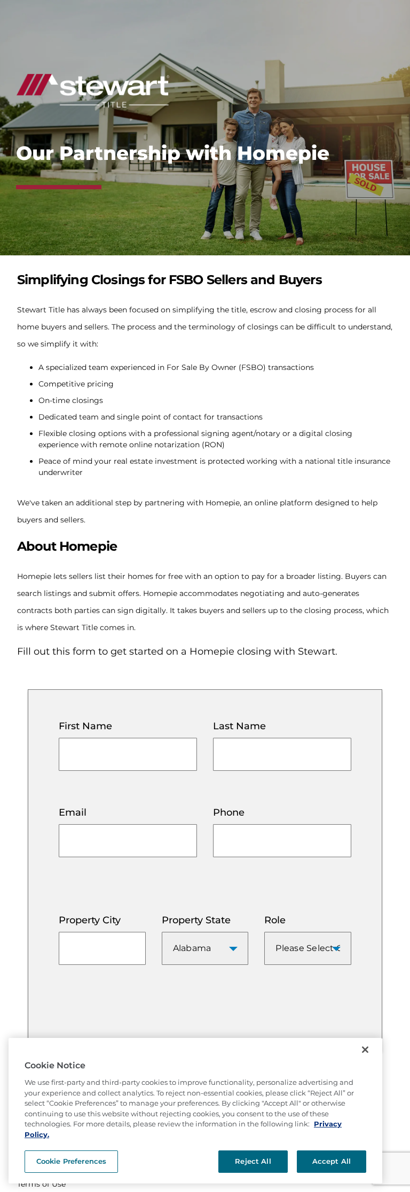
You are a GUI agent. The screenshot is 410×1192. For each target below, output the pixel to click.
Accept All (331, 1161)
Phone (229, 812)
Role (275, 920)
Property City (90, 920)
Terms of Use (41, 1184)
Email (72, 812)
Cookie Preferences (71, 1161)
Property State (196, 920)
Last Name (239, 726)
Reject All (253, 1161)
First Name (85, 726)
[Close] (365, 1049)
